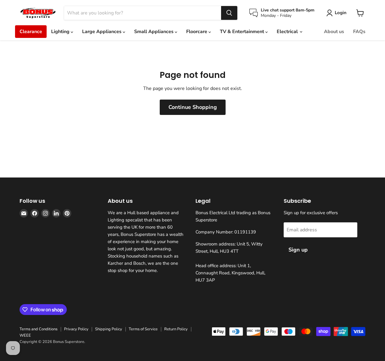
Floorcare (197, 31)
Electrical (288, 31)
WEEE (25, 335)
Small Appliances (154, 31)
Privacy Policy (76, 329)
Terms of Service (143, 329)
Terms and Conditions (38, 329)
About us (334, 31)
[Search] (229, 13)
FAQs (359, 31)
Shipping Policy (108, 329)
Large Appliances (102, 31)
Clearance (31, 31)
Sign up (298, 249)
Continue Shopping (192, 107)
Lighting (61, 31)
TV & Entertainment (242, 31)
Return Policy (176, 329)
